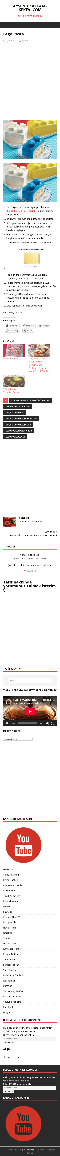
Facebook (8, 1007)
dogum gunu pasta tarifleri (21, 418)
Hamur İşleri (9, 927)
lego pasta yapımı (15, 436)
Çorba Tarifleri (10, 879)
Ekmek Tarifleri (11, 954)
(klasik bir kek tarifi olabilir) (21, 210)
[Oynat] (7, 723)
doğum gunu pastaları (18, 424)
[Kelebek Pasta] (14, 350)
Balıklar (7, 906)
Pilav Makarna (10, 901)
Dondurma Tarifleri (13, 975)
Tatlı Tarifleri (9, 959)
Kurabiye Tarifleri (12, 996)
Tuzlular (7, 938)
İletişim (7, 1012)
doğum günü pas (15, 412)
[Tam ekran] (52, 723)
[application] (30, 711)
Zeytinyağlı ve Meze (13, 917)
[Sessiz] (47, 723)
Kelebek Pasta (10, 358)
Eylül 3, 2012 (11, 40)
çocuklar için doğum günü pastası (30, 400)
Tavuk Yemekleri (11, 895)
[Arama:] (30, 680)
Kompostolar (10, 922)
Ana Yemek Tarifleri (13, 885)
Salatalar (7, 911)
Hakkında (8, 869)
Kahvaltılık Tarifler (12, 948)
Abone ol (8, 1042)
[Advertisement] (30, 83)
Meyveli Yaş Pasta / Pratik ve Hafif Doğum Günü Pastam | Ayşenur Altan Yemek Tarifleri (39, 365)
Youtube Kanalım (12, 1001)
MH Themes (29, 1149)
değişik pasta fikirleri (18, 406)
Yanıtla (31, 571)
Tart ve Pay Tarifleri (13, 991)
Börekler (7, 932)
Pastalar (7, 985)
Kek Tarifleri (9, 980)
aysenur (26, 40)
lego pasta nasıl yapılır (19, 430)
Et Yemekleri (9, 890)
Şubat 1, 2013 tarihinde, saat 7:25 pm (30, 558)
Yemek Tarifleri (11, 874)
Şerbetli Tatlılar (11, 964)
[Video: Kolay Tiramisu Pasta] (14, 381)
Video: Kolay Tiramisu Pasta (11, 390)
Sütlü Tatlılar (9, 970)
